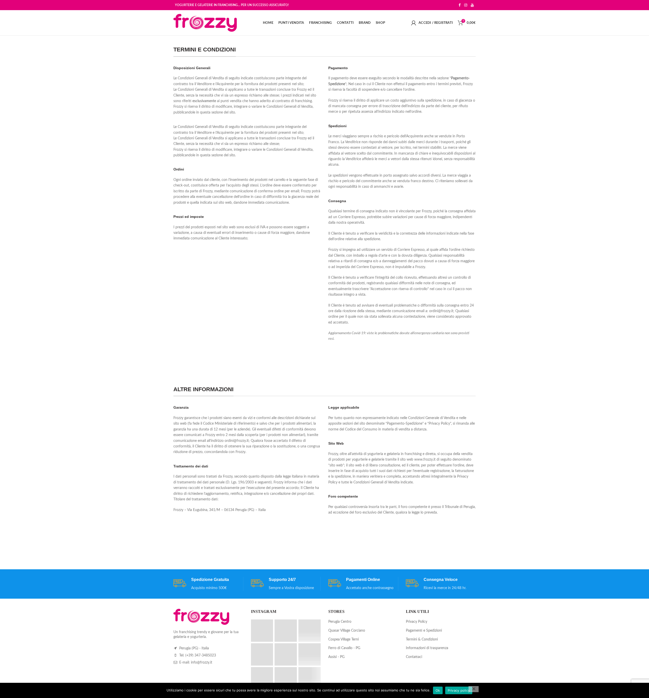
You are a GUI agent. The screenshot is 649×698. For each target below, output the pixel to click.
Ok (438, 690)
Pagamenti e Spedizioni (424, 630)
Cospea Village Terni (343, 639)
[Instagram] (465, 5)
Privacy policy (459, 690)
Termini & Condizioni (422, 639)
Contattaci (414, 657)
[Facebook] (459, 5)
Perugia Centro (339, 622)
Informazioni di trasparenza (427, 648)
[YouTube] (472, 5)
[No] (473, 689)
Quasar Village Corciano (346, 630)
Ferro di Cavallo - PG (344, 648)
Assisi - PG (336, 657)
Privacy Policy (416, 622)
